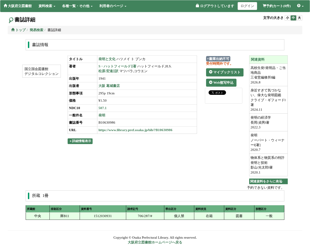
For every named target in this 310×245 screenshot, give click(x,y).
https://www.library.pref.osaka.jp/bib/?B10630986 (135, 130)
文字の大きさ (273, 18)
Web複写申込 (223, 82)
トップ (20, 30)
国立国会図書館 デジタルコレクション (41, 71)
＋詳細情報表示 (80, 141)
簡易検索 (36, 30)
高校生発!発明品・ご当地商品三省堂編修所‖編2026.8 (268, 75)
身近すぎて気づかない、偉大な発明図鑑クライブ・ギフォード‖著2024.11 (268, 100)
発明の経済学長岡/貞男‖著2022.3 (261, 122)
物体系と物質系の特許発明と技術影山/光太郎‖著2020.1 (268, 165)
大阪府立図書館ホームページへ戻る (155, 242)
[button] (47, 6)
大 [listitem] (299, 18)
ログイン (247, 6)
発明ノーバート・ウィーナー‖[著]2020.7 (268, 142)
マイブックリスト (226, 72)
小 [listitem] (287, 18)
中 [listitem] (293, 18)
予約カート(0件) (278, 6)
